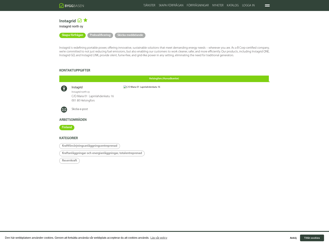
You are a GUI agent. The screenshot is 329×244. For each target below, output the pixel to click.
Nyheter (218, 5)
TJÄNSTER (149, 5)
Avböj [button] (293, 237)
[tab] (164, 79)
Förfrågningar (198, 5)
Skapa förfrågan (72, 35)
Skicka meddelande (130, 35)
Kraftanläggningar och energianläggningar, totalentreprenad (102, 153)
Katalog (233, 5)
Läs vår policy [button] (158, 237)
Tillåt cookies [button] (312, 237)
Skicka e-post (80, 109)
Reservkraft (69, 160)
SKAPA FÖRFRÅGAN (171, 5)
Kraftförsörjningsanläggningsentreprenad (89, 146)
